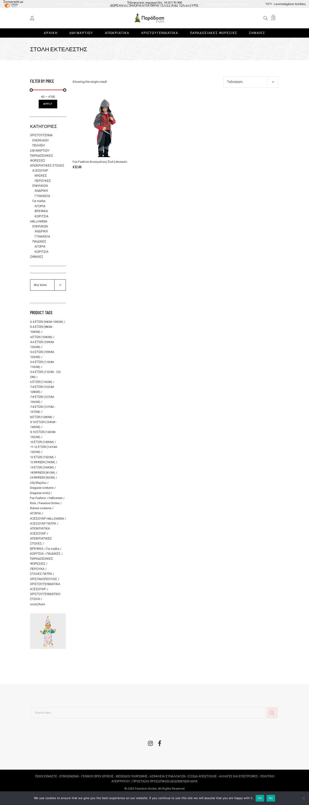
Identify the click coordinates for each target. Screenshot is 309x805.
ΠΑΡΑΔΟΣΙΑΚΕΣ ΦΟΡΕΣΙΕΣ (41, 561)
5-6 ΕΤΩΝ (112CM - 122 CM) (45, 374)
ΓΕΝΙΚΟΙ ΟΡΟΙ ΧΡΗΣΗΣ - (98, 776)
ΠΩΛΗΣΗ (38, 145)
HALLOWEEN (38, 221)
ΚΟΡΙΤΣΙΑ (41, 216)
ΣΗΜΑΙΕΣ (36, 257)
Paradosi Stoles (49, 503)
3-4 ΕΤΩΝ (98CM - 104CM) (42, 329)
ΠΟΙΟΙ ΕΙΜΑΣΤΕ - (47, 776)
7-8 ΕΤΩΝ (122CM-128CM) (42, 389)
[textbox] (48, 285)
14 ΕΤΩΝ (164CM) (42, 467)
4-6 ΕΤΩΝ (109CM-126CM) (42, 344)
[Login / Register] (32, 18)
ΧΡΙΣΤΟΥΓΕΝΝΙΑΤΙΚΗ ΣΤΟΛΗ (45, 596)
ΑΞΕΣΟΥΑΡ (40, 170)
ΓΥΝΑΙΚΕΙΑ (42, 196)
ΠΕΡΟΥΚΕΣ (43, 181)
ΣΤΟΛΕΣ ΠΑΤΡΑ (41, 574)
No (271, 798)
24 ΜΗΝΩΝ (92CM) (42, 477)
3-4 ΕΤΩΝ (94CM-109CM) (46, 322)
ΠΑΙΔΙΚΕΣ (39, 241)
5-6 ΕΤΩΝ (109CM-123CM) (42, 354)
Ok (260, 798)
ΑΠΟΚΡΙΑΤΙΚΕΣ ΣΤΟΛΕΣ (47, 165)
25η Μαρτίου (38, 483)
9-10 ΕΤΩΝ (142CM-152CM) (43, 434)
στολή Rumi (37, 604)
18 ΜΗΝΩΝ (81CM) (42, 472)
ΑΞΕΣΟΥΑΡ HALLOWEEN (47, 518)
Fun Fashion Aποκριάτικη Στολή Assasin (100, 162)
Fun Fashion (38, 498)
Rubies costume (40, 508)
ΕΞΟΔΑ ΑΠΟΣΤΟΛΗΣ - (203, 776)
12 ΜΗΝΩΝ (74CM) (42, 462)
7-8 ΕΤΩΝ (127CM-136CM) (42, 399)
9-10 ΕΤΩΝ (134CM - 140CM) (43, 424)
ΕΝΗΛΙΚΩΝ (40, 186)
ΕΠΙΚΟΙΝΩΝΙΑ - (70, 776)
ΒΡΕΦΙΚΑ (41, 211)
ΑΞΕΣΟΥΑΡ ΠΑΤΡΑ (43, 523)
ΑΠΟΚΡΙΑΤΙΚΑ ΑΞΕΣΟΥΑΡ (40, 531)
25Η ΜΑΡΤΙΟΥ (40, 150)
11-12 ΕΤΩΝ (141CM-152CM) (44, 449)
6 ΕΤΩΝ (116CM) (41, 382)
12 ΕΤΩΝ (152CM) (42, 457)
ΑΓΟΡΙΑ (40, 206)
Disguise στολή (40, 493)
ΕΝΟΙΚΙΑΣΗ (40, 140)
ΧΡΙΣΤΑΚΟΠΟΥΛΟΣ (43, 579)
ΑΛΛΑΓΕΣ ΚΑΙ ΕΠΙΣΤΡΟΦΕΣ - (239, 776)
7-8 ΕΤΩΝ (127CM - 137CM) (42, 409)
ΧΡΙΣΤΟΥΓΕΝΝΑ (41, 135)
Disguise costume (42, 488)
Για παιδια (38, 201)
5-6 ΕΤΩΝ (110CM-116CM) (42, 364)
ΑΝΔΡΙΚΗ (41, 191)
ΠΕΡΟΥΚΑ (37, 569)
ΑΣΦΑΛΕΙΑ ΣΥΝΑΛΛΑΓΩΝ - (169, 776)
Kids (33, 503)
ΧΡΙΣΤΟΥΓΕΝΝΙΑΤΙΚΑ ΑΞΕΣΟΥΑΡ (45, 586)
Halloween (55, 498)
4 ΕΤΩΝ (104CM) (41, 337)
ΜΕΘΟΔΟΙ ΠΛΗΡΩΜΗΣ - (133, 776)
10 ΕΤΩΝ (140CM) (42, 442)
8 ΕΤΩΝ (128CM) (41, 417)
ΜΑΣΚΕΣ (41, 175)
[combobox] (251, 82)
